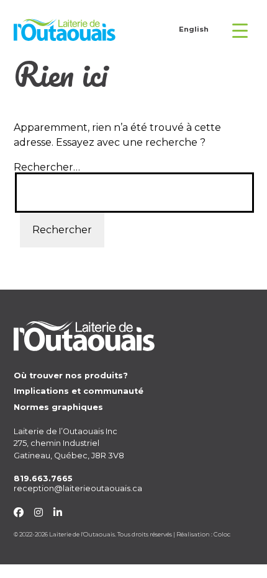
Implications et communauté (78, 391)
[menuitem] (194, 30)
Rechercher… (47, 167)
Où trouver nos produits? (71, 375)
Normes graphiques (58, 407)
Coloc (222, 534)
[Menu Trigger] (237, 30)
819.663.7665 (43, 478)
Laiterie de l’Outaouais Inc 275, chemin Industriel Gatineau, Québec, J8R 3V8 (69, 443)
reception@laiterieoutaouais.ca (78, 488)
